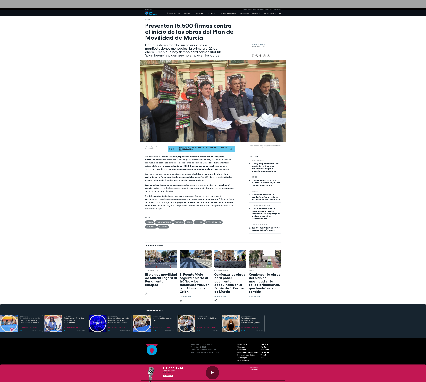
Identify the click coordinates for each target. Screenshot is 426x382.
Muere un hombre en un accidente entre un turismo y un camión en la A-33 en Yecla (266, 197)
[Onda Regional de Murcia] (151, 13)
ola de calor (260, 9)
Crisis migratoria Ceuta (261, 205)
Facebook (264, 349)
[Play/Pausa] (212, 372)
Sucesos (255, 191)
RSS (262, 357)
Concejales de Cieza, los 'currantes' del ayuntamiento (74, 320)
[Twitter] (256, 56)
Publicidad (241, 349)
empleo (254, 177)
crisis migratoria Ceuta (249, 9)
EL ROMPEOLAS (202, 316)
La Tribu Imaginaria (228, 13)
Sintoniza (241, 347)
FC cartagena (276, 9)
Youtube (263, 355)
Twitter (263, 347)
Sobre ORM (242, 344)
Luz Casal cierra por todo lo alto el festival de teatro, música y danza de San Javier (119, 320)
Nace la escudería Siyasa (207, 318)
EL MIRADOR (24, 316)
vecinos (199, 222)
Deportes (211, 13)
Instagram (264, 352)
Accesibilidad (243, 360)
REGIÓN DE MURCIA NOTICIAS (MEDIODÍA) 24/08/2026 (266, 229)
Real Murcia (268, 9)
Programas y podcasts (249, 13)
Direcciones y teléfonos (247, 352)
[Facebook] (260, 56)
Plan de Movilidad (164, 222)
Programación (270, 13)
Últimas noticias (173, 13)
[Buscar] (279, 13)
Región (187, 13)
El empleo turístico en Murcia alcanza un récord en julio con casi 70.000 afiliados (266, 183)
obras (189, 222)
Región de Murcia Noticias (262, 225)
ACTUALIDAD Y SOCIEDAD (28, 327)
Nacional (199, 13)
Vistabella (163, 227)
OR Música (253, 369)
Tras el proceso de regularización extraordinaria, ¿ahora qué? (250, 320)
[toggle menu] (191, 13)
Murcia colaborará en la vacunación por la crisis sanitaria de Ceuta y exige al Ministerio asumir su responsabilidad (266, 213)
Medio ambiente (258, 160)
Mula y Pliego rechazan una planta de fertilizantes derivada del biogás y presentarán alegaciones (265, 167)
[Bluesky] (264, 56)
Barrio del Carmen (213, 222)
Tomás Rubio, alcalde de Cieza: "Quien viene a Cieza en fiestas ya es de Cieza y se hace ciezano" (30, 320)
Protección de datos (246, 355)
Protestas (179, 222)
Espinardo (151, 227)
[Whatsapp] (253, 55)
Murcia (148, 20)
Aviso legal (242, 357)
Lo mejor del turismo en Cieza (162, 319)
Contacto (264, 344)
